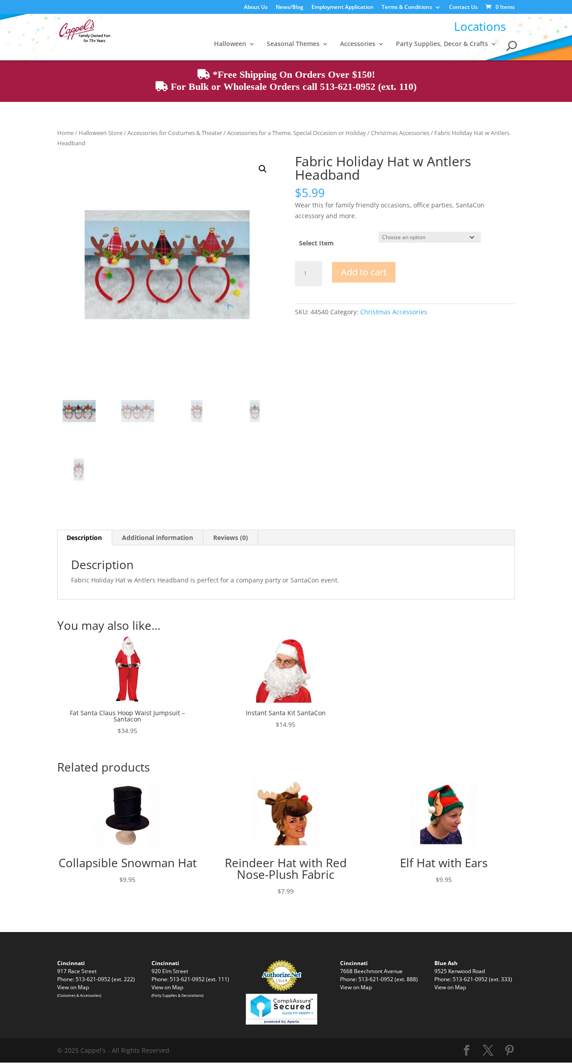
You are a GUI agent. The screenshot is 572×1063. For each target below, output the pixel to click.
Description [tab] (84, 537)
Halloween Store (100, 133)
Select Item (316, 243)
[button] (263, 169)
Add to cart (364, 272)
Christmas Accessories (400, 133)
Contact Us (463, 7)
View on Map (73, 987)
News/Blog (289, 7)
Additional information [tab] (157, 537)
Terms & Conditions (407, 7)
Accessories (357, 44)
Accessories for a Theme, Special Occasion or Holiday (296, 133)
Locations (480, 26)
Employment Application (342, 7)
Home (65, 133)
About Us (256, 7)
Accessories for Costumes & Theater (174, 133)
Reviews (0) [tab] (230, 537)
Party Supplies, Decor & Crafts (442, 44)
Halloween (230, 44)
